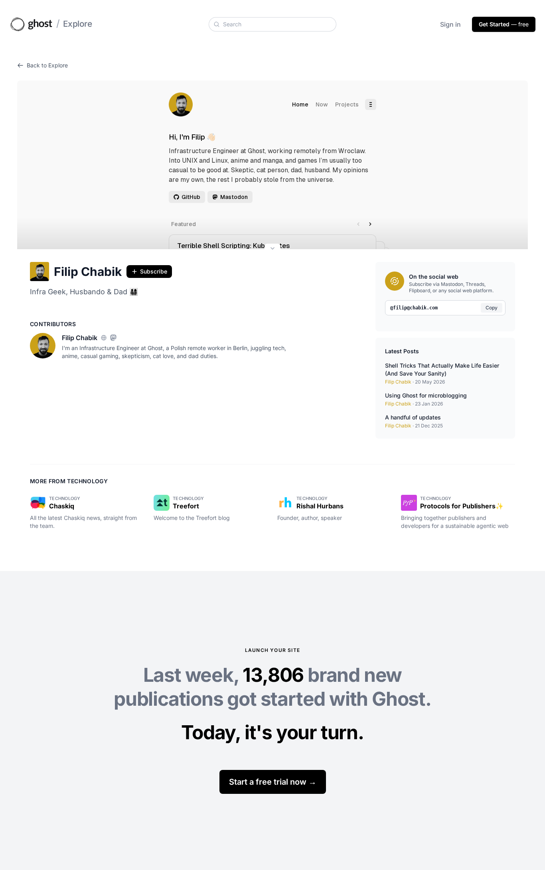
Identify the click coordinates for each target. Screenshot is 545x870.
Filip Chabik (88, 271)
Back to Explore (47, 65)
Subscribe (153, 271)
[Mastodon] (113, 338)
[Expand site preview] (272, 249)
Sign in (450, 24)
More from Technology (69, 481)
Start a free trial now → (272, 782)
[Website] (104, 338)
